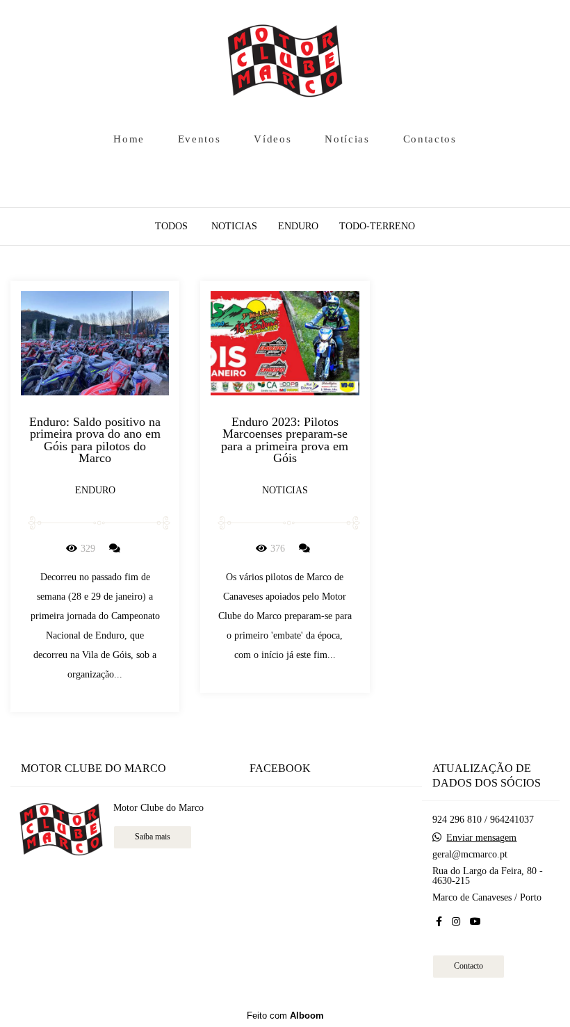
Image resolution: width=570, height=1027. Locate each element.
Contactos (430, 139)
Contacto (468, 966)
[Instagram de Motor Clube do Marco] (456, 922)
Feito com (285, 1015)
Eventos (199, 139)
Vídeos (272, 139)
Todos (171, 226)
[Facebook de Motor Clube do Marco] (439, 922)
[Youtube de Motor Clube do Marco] (475, 922)
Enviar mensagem (481, 838)
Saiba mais (152, 836)
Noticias (234, 226)
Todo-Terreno (377, 226)
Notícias (347, 139)
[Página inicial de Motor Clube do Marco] (285, 62)
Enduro (298, 226)
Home (129, 139)
